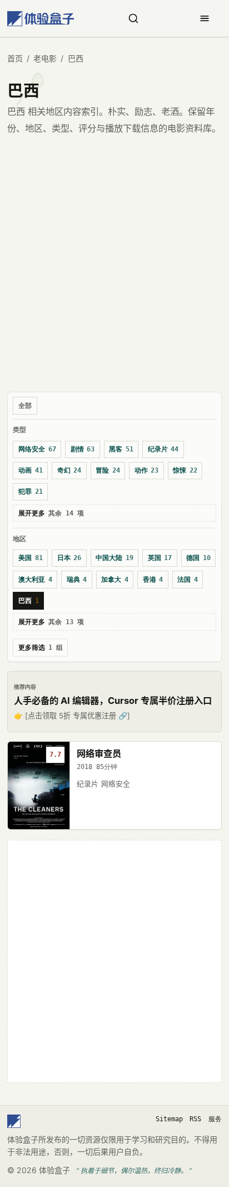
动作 (147, 470)
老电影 (45, 58)
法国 (187, 579)
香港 (153, 579)
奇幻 (69, 470)
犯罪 (30, 491)
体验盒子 (54, 1170)
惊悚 (185, 470)
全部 (25, 406)
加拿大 (114, 579)
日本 (69, 558)
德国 (198, 558)
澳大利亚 (35, 579)
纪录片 (163, 449)
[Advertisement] (114, 268)
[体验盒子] (40, 19)
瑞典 (77, 579)
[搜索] (133, 18)
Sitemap (169, 1119)
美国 (30, 558)
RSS (195, 1119)
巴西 (28, 601)
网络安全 (37, 449)
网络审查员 (99, 753)
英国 (160, 558)
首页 (15, 58)
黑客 (121, 449)
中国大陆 (114, 558)
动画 (30, 470)
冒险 (108, 470)
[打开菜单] (204, 18)
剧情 (83, 449)
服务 (215, 1119)
